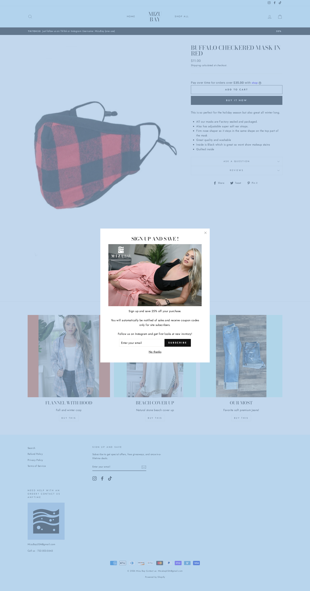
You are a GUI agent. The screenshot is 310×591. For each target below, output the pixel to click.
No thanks (155, 352)
